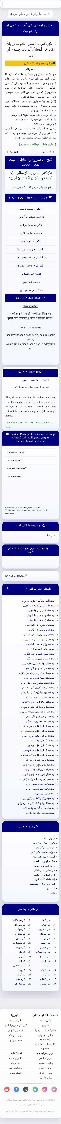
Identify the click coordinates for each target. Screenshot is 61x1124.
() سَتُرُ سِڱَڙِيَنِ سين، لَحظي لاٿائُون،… (35, 673)
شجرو (45, 1025)
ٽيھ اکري (51, 888)
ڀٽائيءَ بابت (45, 1020)
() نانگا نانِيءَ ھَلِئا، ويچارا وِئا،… (39, 740)
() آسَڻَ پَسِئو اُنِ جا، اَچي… (41, 610)
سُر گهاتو (21, 974)
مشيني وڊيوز (16, 1040)
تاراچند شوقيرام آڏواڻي (31, 216)
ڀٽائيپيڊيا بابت (15, 1020)
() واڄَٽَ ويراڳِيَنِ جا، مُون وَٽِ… (38, 769)
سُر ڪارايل (20, 984)
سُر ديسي (45, 943)
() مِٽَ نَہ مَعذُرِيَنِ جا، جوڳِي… (39, 721)
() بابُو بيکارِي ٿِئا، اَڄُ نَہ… (41, 630)
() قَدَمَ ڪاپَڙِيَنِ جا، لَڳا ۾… (38, 697)
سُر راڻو (22, 952)
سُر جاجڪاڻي (19, 965)
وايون (52, 893)
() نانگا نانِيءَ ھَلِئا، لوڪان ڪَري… (37, 731)
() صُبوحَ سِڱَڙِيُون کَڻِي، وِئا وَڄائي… (37, 692)
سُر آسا (46, 974)
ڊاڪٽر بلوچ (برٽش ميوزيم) (31, 249)
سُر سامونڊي (44, 929)
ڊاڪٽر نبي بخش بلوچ (31, 289)
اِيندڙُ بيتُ (14, 152)
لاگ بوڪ (15, 1063)
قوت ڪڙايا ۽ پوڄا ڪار (44, 870)
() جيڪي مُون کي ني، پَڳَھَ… (40, 658)
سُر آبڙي (46, 938)
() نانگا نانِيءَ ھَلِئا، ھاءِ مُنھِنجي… (38, 750)
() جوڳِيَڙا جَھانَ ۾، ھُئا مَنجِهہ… (39, 644)
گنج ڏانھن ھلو (17, 187)
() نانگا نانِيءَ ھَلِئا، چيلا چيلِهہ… (39, 745)
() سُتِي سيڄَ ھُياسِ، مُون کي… (39, 678)
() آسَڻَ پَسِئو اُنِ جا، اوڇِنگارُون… (38, 605)
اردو (24, 380)
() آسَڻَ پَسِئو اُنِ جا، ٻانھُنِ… (40, 620)
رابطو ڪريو (16, 1072)
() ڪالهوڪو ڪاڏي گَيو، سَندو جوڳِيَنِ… (35, 803)
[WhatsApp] (35, 1089)
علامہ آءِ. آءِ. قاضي (31, 241)
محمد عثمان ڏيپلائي (31, 233)
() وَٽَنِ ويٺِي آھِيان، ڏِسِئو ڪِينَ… (38, 774)
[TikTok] (54, 1089)
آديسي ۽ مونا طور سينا (44, 857)
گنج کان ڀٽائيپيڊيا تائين (16, 1025)
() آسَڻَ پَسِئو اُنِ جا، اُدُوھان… (39, 615)
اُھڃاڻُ (49, 535)
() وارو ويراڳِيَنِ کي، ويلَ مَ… (40, 760)
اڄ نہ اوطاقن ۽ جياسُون (43, 875)
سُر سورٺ (21, 947)
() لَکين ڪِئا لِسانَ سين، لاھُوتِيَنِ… (37, 702)
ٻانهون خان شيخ (31, 281)
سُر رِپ (22, 970)
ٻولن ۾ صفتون (45, 1063)
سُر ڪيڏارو (20, 934)
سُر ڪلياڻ (45, 920)
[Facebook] (16, 1089)
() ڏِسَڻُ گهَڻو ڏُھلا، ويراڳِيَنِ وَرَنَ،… (37, 798)
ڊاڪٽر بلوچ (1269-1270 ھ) (31, 257)
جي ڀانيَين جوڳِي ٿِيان (45, 847)
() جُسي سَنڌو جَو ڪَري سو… (39, 668)
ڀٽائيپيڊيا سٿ (15, 1058)
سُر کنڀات (45, 925)
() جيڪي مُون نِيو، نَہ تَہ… (41, 649)
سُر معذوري (20, 938)
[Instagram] (45, 1089)
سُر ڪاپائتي (44, 970)
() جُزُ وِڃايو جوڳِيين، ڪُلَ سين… (38, 663)
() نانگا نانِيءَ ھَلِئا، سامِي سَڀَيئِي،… (37, 726)
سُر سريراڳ (20, 925)
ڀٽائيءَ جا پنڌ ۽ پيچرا (45, 1030)
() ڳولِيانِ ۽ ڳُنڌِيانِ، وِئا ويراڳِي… (38, 808)
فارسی (34, 380)
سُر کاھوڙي (44, 956)
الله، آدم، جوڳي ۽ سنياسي (42, 884)
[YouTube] (7, 1089)
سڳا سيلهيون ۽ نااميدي (44, 861)
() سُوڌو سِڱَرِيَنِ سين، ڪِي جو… (38, 683)
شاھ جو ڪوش (16, 1030)
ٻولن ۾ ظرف (45, 1072)
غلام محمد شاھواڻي (31, 225)
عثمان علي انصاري (31, 273)
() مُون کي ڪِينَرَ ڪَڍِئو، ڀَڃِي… (39, 716)
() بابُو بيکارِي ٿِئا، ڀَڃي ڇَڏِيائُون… (38, 634)
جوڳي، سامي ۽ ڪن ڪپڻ (43, 852)
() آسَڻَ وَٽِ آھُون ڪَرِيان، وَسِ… (38, 601)
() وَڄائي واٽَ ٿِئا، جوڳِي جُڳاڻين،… (37, 779)
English (46, 380)
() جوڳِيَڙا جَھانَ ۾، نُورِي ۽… (37, 639)
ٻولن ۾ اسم (45, 1058)
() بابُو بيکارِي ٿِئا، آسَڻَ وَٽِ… (40, 625)
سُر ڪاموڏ (45, 984)
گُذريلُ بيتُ (46, 152)
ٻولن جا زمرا (45, 1077)
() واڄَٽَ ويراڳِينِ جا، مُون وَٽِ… (38, 765)
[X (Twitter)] (26, 1089)
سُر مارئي (21, 979)
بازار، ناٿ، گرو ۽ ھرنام (44, 866)
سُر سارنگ (45, 934)
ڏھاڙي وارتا (49, 838)
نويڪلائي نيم (15, 1067)
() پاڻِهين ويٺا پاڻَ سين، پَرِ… (40, 784)
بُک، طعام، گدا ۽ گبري (44, 879)
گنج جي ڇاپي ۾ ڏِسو (41, 187)
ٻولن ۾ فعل (45, 1067)
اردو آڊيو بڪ (15, 1035)
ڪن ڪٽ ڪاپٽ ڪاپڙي (44, 843)
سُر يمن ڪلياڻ (19, 920)
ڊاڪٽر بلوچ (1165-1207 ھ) (31, 265)
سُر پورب (21, 956)
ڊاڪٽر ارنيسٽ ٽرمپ (31, 208)
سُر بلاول (46, 961)
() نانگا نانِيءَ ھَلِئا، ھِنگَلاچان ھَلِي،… (37, 755)
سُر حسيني (45, 947)
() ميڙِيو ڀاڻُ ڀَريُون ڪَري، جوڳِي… (37, 707)
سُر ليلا (22, 961)
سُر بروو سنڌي (43, 952)
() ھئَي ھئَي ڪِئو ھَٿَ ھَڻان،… (40, 813)
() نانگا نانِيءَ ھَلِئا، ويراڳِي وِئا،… (38, 736)
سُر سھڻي (21, 929)
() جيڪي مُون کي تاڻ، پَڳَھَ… (39, 654)
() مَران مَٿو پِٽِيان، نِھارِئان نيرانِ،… (37, 711)
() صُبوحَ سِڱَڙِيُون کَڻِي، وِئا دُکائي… (37, 687)
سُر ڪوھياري (19, 943)
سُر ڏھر (46, 965)
